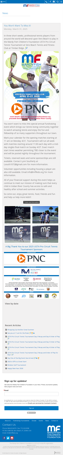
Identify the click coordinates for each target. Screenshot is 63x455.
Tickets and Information (31, 202)
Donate (34, 421)
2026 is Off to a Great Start (16, 362)
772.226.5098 (24, 428)
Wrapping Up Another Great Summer (20, 330)
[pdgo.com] (57, 454)
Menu (4, 1)
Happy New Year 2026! (15, 368)
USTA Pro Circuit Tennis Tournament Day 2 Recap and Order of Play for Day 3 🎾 (32, 354)
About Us (8, 421)
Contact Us (54, 421)
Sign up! (31, 408)
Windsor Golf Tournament (16, 365)
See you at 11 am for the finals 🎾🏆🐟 (21, 333)
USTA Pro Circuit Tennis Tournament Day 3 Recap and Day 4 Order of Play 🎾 (33, 348)
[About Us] (53, 437)
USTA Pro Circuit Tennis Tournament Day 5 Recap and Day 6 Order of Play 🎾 (33, 337)
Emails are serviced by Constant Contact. (42, 403)
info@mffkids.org (12, 433)
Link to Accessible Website (61, 1)
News (47, 421)
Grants (41, 421)
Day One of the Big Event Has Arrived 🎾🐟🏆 (23, 358)
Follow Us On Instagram (54, 1)
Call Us (46, 1)
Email (6, 390)
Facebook (4, 438)
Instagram (12, 438)
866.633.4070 (12, 428)
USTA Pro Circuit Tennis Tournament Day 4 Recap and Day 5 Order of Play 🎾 (33, 343)
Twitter (8, 438)
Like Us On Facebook (50, 1)
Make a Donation (57, 1)
